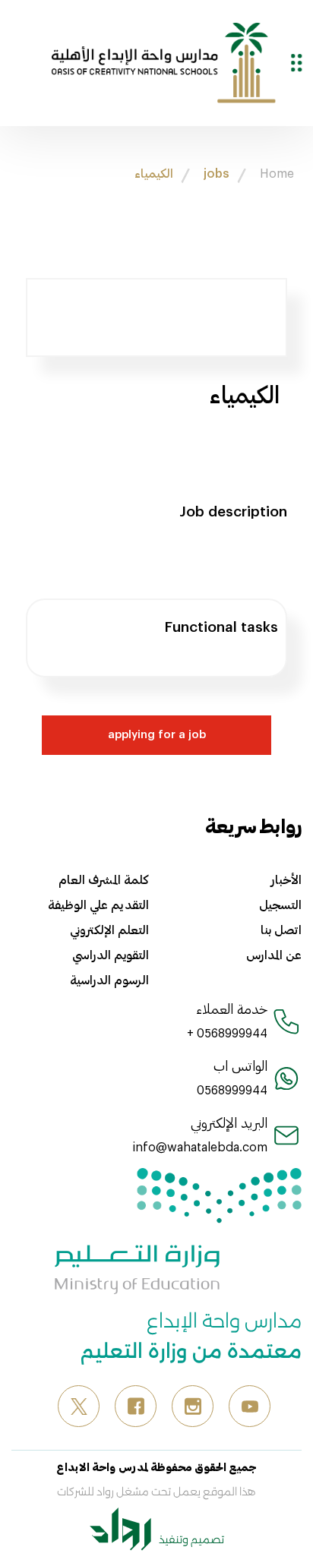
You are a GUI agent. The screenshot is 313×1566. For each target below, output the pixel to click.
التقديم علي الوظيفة (98, 904)
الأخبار (286, 879)
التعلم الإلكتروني (109, 929)
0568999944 (232, 1089)
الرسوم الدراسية (109, 979)
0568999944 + (227, 1032)
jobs (216, 173)
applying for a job (157, 733)
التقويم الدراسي (110, 954)
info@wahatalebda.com (200, 1146)
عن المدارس (274, 954)
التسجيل (280, 904)
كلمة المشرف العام (103, 879)
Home (277, 173)
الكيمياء (153, 173)
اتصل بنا (281, 929)
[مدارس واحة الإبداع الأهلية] (164, 61)
